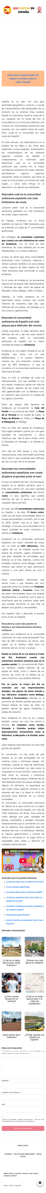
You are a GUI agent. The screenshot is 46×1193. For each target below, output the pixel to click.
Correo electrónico (11, 1092)
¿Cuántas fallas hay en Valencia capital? (24, 892)
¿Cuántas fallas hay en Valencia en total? (25, 882)
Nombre (6, 1080)
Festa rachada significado (18, 887)
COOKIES (8, 1154)
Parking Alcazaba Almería (18, 915)
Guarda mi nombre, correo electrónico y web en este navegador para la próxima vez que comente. (23, 1120)
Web (3, 1104)
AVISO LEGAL (23, 1145)
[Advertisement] (23, 44)
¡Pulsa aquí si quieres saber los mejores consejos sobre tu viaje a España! (23, 78)
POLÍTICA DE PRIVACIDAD (24, 1154)
